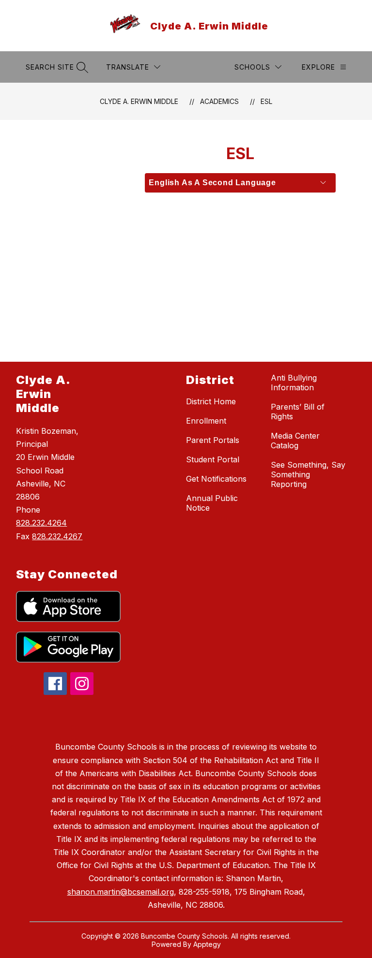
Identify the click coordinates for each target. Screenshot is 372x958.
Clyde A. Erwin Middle (139, 101)
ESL (266, 101)
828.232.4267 (57, 536)
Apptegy (207, 944)
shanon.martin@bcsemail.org (120, 892)
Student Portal (212, 459)
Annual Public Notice (212, 503)
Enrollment (206, 421)
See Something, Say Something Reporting (308, 474)
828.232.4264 (41, 523)
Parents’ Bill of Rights (298, 411)
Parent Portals (212, 440)
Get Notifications (216, 479)
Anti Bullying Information (294, 382)
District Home (211, 401)
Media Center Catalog (295, 440)
